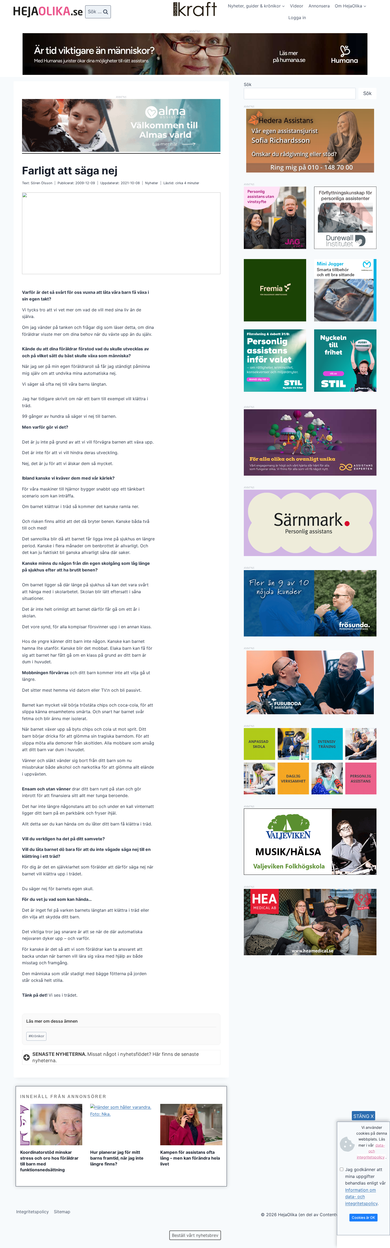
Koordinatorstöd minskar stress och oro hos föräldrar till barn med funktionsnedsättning (49, 1161)
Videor (296, 5)
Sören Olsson (41, 183)
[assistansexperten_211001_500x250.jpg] (310, 474)
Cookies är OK (363, 1217)
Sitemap (62, 1211)
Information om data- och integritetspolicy (361, 1196)
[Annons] (195, 73)
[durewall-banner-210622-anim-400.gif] (345, 218)
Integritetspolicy (32, 1211)
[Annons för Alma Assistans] (121, 125)
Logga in (297, 17)
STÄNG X (363, 1116)
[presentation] (51, 1124)
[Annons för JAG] (275, 247)
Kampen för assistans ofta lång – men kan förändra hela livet (190, 1158)
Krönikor (36, 1036)
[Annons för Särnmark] (310, 554)
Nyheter (151, 183)
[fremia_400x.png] (275, 290)
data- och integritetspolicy (371, 1151)
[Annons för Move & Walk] (310, 792)
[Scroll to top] (13, 1227)
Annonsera (319, 5)
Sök (248, 84)
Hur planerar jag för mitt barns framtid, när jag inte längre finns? (117, 1158)
